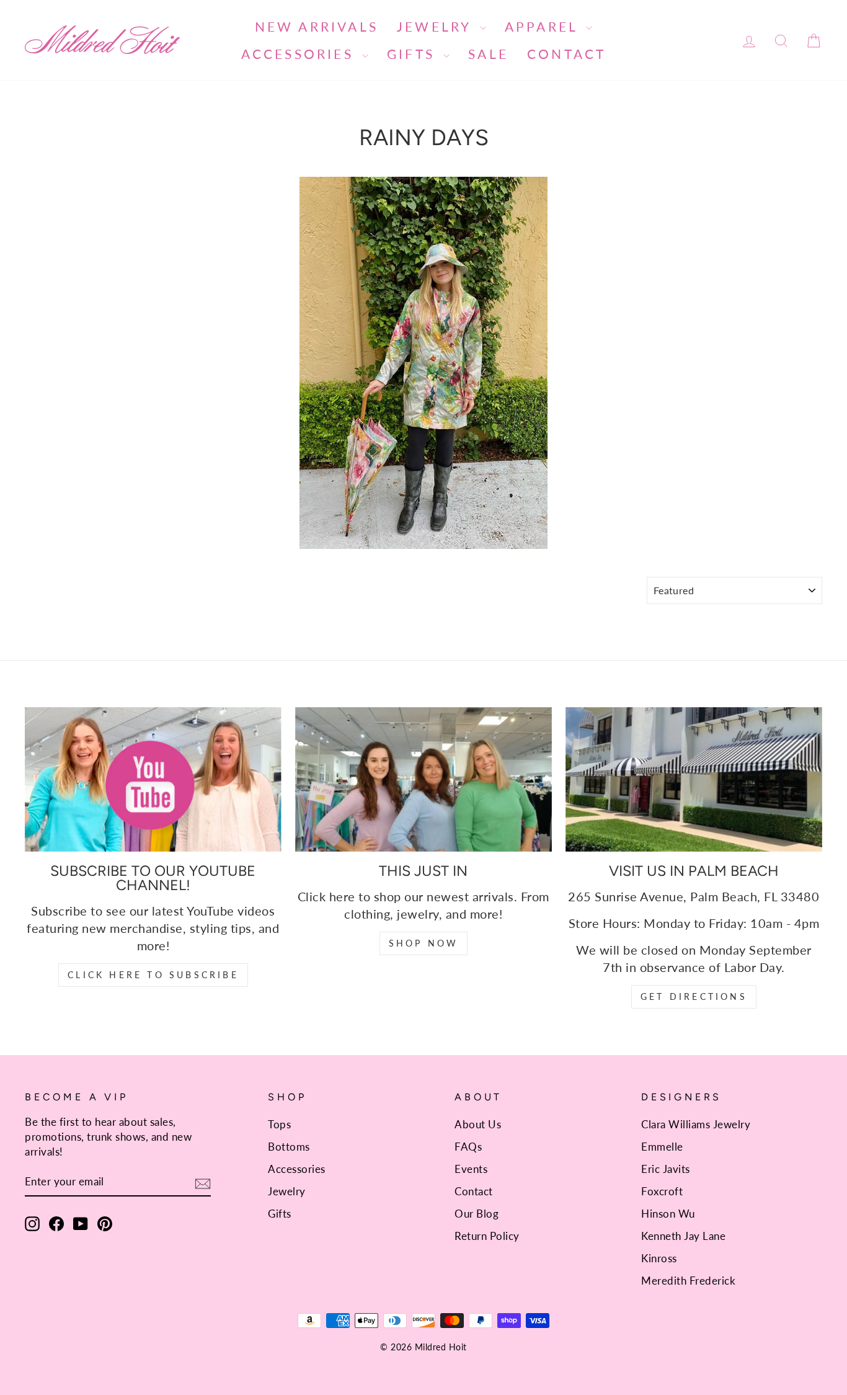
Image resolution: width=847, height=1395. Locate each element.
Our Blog (477, 1213)
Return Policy (487, 1235)
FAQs (468, 1146)
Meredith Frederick (688, 1280)
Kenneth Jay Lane (683, 1235)
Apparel (544, 26)
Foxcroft (662, 1191)
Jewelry (437, 26)
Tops (279, 1124)
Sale (488, 53)
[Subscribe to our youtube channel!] (153, 779)
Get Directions (694, 996)
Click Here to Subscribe (153, 974)
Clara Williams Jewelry (695, 1124)
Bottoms (289, 1146)
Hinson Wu (668, 1213)
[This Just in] (423, 779)
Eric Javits (665, 1168)
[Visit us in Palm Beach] (693, 779)
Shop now (424, 943)
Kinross (659, 1258)
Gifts (413, 53)
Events (471, 1168)
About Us (478, 1124)
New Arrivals (316, 26)
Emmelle (662, 1146)
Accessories (300, 53)
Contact (566, 53)
